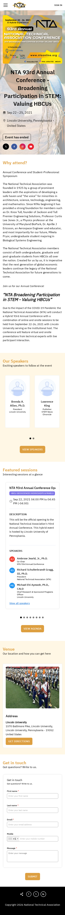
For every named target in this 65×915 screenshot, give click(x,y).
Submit (32, 876)
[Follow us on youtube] (31, 147)
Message (12, 848)
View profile (15, 379)
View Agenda (32, 628)
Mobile (10, 834)
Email (10, 819)
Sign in (58, 5)
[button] (5, 5)
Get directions (19, 741)
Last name (13, 805)
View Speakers (32, 449)
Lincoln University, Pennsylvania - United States (30, 123)
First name (13, 791)
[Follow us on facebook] (14, 147)
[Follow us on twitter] (6, 147)
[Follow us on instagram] (22, 147)
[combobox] (13, 838)
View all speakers (19, 603)
